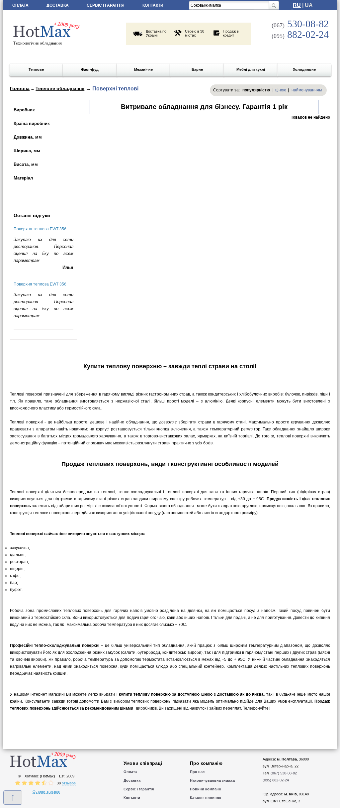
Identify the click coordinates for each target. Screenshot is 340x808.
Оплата (20, 5)
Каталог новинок (205, 798)
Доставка (57, 5)
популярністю (256, 90)
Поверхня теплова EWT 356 (40, 229)
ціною (280, 90)
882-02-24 (300, 34)
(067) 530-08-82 (284, 773)
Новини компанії (205, 789)
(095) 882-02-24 (276, 780)
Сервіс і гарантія (106, 5)
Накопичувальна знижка (212, 780)
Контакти (152, 5)
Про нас (197, 772)
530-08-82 (300, 23)
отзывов (69, 783)
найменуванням (307, 90)
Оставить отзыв (46, 791)
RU (297, 5)
